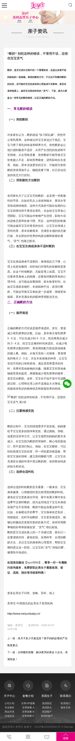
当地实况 (9, 715)
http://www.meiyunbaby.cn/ (23, 613)
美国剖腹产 (47, 715)
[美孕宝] (37, 5)
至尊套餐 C (28, 715)
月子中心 (9, 695)
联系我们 (65, 703)
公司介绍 (9, 703)
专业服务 (9, 707)
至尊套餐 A (28, 707)
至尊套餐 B (28, 711)
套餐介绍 (28, 695)
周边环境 (9, 711)
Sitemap (68, 726)
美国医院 (47, 703)
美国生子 (46, 695)
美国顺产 (47, 711)
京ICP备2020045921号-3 (48, 726)
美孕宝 (19, 726)
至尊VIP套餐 (28, 703)
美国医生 (47, 707)
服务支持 (65, 707)
